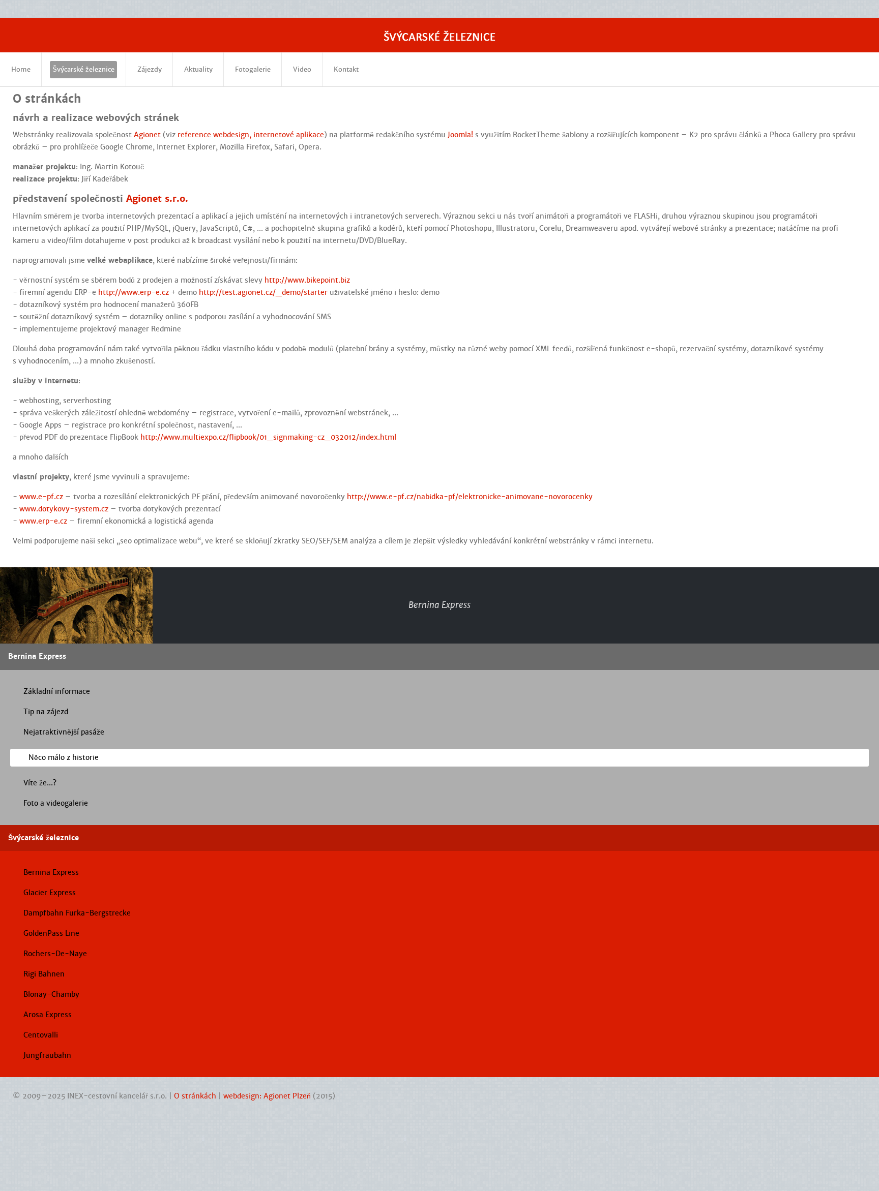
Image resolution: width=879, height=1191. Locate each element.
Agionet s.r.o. (157, 198)
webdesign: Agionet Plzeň (267, 1096)
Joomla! (460, 134)
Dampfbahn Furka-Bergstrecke (77, 913)
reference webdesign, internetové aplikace (251, 134)
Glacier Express (49, 892)
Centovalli (40, 1035)
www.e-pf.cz (41, 496)
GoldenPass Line (51, 933)
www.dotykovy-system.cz (63, 508)
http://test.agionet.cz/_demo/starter (263, 292)
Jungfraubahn (47, 1055)
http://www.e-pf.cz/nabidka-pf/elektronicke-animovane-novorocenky (470, 496)
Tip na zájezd (45, 711)
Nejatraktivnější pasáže (63, 732)
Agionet (147, 134)
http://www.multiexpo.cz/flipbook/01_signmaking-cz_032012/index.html (268, 437)
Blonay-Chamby (51, 994)
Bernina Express (51, 872)
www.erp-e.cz (43, 521)
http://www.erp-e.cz (133, 292)
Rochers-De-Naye (55, 953)
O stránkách (195, 1096)
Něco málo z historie (63, 757)
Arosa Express (47, 1014)
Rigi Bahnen (44, 974)
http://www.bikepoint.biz (307, 280)
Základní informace (56, 691)
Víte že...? (39, 782)
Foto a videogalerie (55, 803)
